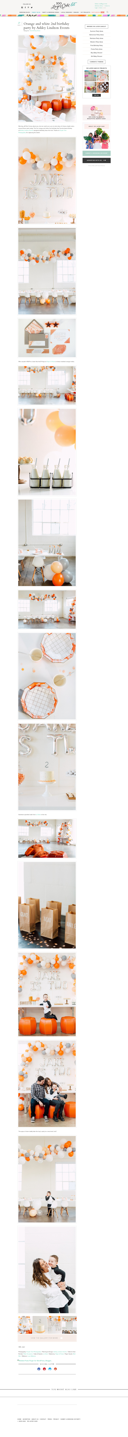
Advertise (26, 1419)
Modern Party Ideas (96, 42)
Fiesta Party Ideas (96, 49)
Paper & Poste (51, 361)
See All (96, 95)
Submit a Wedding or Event (97, 153)
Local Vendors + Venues (70, 12)
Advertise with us (99, 6)
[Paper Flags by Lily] (90, 75)
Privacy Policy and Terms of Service (96, 165)
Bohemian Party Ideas (96, 35)
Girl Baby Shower (96, 56)
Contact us (107, 6)
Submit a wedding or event (101, 4)
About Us (35, 1419)
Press (50, 1419)
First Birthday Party (96, 45)
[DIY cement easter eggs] (103, 87)
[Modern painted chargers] (103, 75)
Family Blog (36, 12)
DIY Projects (85, 12)
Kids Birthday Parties (35, 30)
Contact (43, 1419)
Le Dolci (38, 814)
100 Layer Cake (64, 6)
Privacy (56, 1419)
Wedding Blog (24, 12)
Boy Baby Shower (96, 53)
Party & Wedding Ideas (50, 12)
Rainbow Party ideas (96, 38)
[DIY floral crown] (90, 87)
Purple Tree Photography (34, 1352)
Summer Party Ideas (96, 31)
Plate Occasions (28, 1354)
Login (96, 8)
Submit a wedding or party (71, 1419)
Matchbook (96, 12)
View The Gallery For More (45, 1338)
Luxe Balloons (32, 1356)
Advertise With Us (95, 160)
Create (100, 8)
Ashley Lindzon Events (26, 130)
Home (19, 1419)
